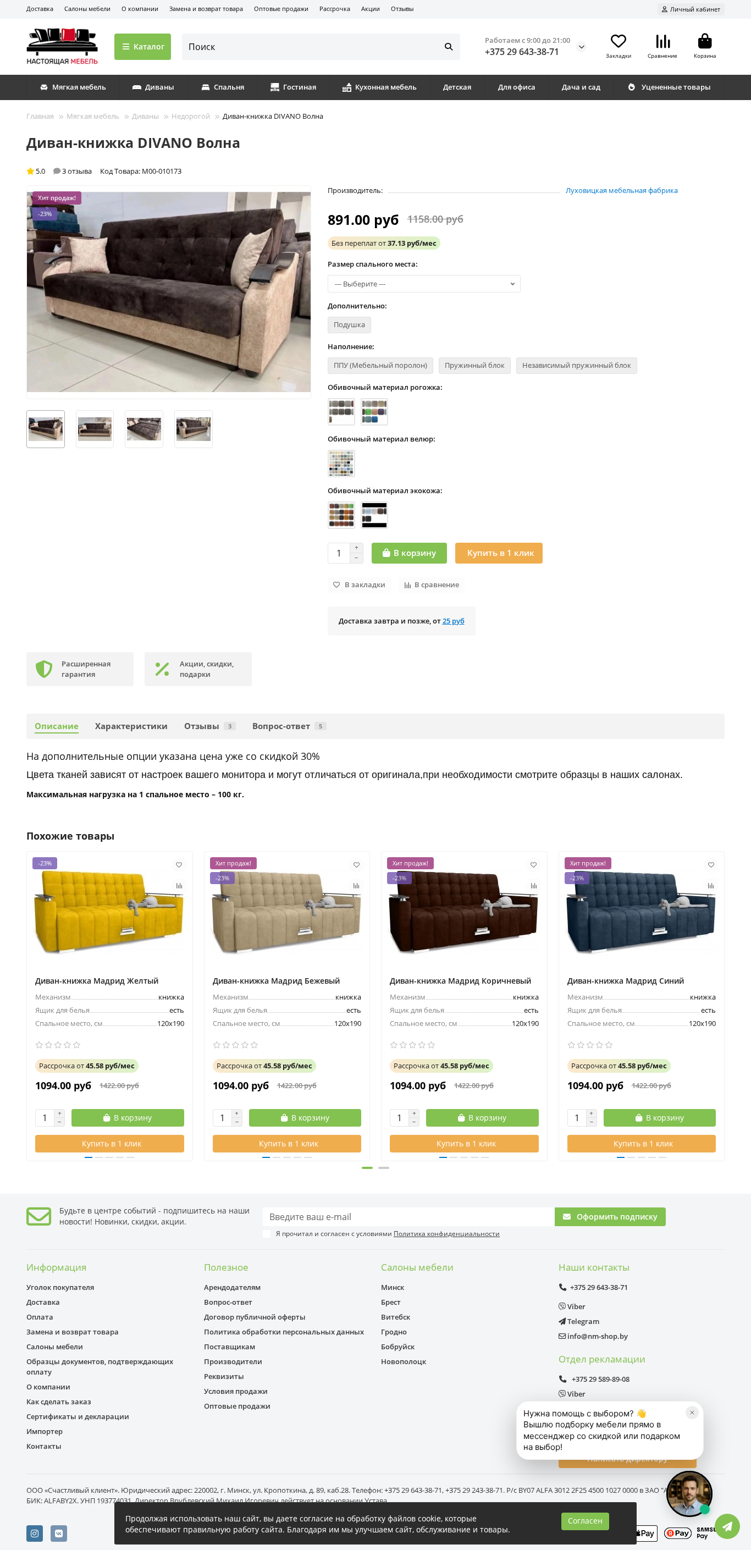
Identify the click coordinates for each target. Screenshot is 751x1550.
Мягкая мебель (79, 87)
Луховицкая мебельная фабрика (622, 190)
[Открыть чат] (689, 1494)
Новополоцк (403, 1361)
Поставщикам (229, 1347)
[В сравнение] (179, 885)
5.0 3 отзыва (64, 171)
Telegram (582, 1321)
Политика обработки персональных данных (284, 1332)
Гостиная (299, 87)
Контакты (44, 1446)
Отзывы (402, 8)
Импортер (44, 1431)
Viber (576, 1306)
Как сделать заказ (58, 1401)
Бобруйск (398, 1347)
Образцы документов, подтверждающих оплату (99, 1366)
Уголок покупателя (60, 1287)
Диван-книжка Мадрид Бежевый (276, 980)
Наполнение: (351, 346)
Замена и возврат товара (206, 8)
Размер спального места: (373, 264)
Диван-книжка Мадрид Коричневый (460, 980)
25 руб (454, 621)
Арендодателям (232, 1287)
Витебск (395, 1317)
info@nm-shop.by (597, 1336)
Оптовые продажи (281, 8)
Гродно (394, 1332)
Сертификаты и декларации (77, 1416)
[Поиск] (449, 46)
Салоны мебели (87, 8)
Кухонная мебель (386, 87)
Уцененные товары (676, 87)
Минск (392, 1287)
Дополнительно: (357, 306)
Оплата (39, 1317)
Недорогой (191, 116)
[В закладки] (179, 865)
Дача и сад (581, 87)
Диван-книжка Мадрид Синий (625, 980)
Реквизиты (224, 1376)
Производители (233, 1361)
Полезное (226, 1267)
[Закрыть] (692, 1412)
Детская (457, 87)
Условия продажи (236, 1391)
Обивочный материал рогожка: (385, 387)
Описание (57, 726)
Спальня (229, 87)
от (384, 243)
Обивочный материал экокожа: (385, 490)
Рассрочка (334, 8)
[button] (27, 1004)
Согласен (585, 1521)
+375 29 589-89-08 (599, 1379)
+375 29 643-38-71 (522, 52)
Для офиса (516, 87)
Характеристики (131, 726)
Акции (370, 8)
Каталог (149, 46)
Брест (391, 1302)
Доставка (39, 8)
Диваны (159, 87)
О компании (140, 8)
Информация (56, 1267)
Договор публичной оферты (255, 1317)
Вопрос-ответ (287, 726)
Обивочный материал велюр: (381, 439)
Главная (40, 116)
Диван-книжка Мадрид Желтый (96, 980)
